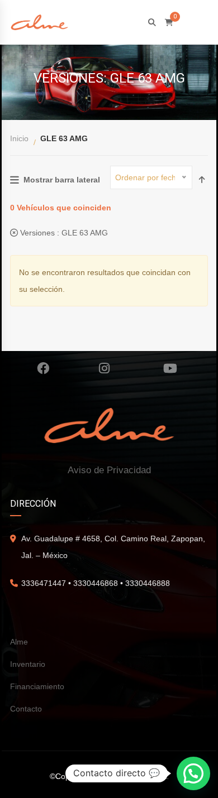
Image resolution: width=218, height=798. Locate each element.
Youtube (170, 368)
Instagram (104, 368)
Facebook (43, 368)
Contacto (26, 708)
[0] (169, 22)
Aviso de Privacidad (109, 470)
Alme (19, 641)
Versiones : (63, 232)
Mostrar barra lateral (61, 179)
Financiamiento (37, 686)
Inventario (27, 664)
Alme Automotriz (140, 776)
